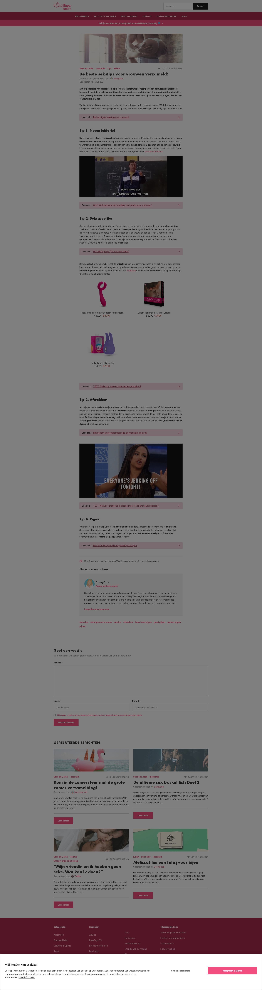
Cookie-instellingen (181, 970)
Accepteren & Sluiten (233, 970)
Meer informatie (27, 977)
